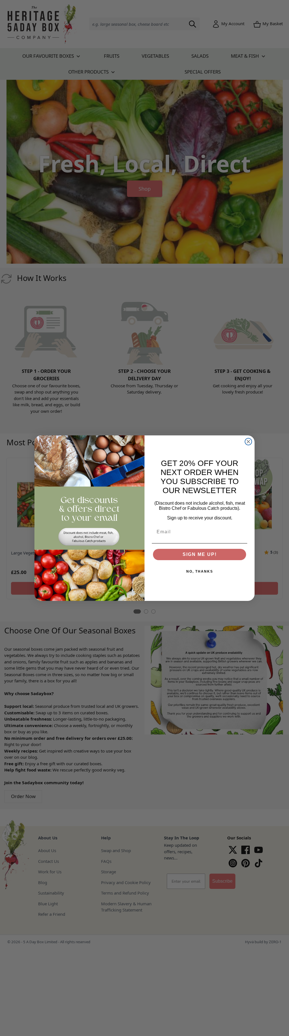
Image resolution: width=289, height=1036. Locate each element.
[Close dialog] (248, 441)
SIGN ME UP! (200, 554)
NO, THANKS (199, 571)
